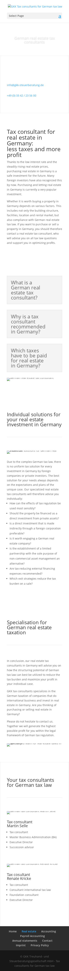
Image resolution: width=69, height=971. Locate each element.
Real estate (29, 931)
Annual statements (24, 940)
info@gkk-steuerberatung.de (25, 85)
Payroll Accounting (32, 936)
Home (13, 931)
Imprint (21, 945)
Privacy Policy (40, 945)
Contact (47, 940)
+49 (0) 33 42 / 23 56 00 (21, 95)
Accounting (48, 931)
